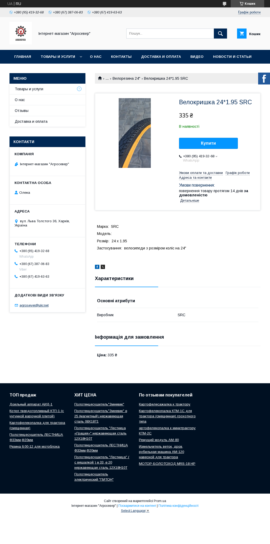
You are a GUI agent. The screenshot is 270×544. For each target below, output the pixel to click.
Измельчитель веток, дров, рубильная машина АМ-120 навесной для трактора (161, 451)
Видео (197, 57)
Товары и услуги (58, 57)
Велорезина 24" (126, 78)
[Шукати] (220, 34)
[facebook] (97, 268)
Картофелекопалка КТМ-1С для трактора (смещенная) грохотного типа (167, 416)
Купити (208, 143)
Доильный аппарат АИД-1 (30, 404)
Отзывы (21, 110)
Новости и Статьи (232, 57)
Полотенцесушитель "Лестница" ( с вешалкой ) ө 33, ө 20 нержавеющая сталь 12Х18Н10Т (101, 462)
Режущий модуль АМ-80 (159, 440)
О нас (96, 57)
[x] (103, 268)
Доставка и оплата (161, 57)
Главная (22, 57)
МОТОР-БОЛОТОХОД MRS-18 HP (167, 464)
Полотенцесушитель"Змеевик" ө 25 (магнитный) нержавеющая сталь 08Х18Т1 (100, 416)
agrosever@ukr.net (34, 305)
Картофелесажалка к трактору (164, 404)
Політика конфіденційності (178, 506)
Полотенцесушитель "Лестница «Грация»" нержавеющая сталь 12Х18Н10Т (100, 433)
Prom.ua (160, 501)
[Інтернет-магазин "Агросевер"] (20, 43)
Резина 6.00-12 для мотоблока (34, 446)
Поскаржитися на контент (137, 506)
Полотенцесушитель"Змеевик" (99, 404)
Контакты (121, 57)
